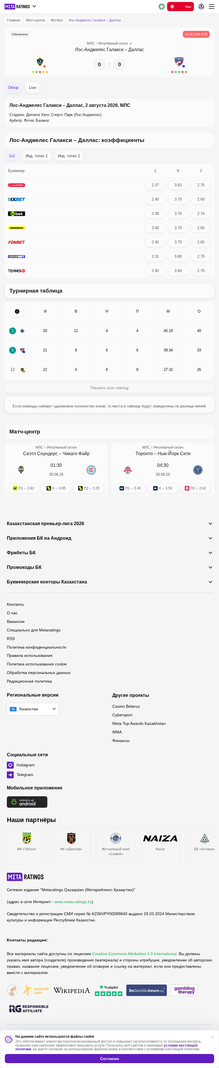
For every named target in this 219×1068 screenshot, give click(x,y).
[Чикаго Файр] (91, 470)
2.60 (200, 199)
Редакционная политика (29, 681)
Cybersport (122, 715)
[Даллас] (179, 64)
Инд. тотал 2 (69, 156)
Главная (13, 20)
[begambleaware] (146, 991)
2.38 (155, 213)
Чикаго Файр (76, 453)
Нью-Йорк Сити (174, 453)
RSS (11, 638)
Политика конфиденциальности (36, 647)
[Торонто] (127, 470)
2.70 (200, 256)
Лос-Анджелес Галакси (99, 49)
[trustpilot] (108, 991)
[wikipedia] (71, 991)
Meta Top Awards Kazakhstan (139, 723)
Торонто (144, 453)
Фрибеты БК (21, 553)
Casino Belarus (126, 706)
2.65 (200, 228)
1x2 (12, 156)
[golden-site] (35, 991)
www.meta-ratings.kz (73, 901)
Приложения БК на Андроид (39, 538)
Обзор (13, 87)
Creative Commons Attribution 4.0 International (134, 953)
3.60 (178, 271)
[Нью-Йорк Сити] (198, 470)
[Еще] (211, 6)
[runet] (12, 991)
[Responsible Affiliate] (29, 1009)
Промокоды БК (24, 567)
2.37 (155, 185)
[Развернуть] (17, 311)
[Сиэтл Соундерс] (21, 470)
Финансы (120, 740)
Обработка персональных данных (38, 672)
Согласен (109, 1058)
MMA (117, 732)
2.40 (155, 199)
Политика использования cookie (37, 664)
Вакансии (16, 621)
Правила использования (29, 655)
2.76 (200, 185)
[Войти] (201, 6)
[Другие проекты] (20, 6)
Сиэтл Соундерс (40, 453)
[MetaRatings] (25, 877)
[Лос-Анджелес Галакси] (40, 64)
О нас (12, 613)
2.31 (155, 256)
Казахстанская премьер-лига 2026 (45, 523)
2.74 (200, 213)
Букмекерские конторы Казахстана (47, 582)
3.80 (178, 256)
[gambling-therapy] (184, 991)
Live (32, 87)
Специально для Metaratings (33, 630)
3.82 (178, 185)
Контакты (15, 604)
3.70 (178, 199)
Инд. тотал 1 (37, 156)
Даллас (136, 49)
